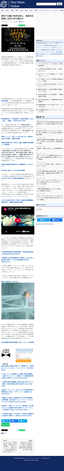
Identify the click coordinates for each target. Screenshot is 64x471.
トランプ (52, 52)
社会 (21, 10)
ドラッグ (43, 48)
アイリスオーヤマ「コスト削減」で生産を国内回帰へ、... (50, 64)
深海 (17, 21)
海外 (31, 10)
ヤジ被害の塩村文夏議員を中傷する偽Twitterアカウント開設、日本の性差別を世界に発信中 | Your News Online (17, 384)
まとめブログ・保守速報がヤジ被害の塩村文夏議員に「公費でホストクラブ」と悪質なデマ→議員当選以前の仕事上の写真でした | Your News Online (17, 376)
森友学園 (44, 50)
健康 (53, 50)
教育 (47, 45)
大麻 (56, 43)
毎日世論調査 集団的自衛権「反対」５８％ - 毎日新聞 (17, 342)
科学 (36, 10)
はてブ (24, 420)
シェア (15, 420)
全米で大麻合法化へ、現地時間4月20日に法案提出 (50, 100)
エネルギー (39, 45)
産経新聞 (58, 54)
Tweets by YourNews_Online (44, 224)
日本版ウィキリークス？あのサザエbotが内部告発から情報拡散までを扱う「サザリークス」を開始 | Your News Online (17, 392)
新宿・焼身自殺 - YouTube (9, 281)
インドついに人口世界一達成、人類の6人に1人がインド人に (49, 164)
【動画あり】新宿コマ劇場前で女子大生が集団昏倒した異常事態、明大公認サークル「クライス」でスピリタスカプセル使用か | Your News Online (17, 400)
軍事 (42, 54)
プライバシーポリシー (35, 458)
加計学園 (53, 54)
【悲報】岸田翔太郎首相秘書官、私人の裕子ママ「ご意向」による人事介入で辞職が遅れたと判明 (49, 140)
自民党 (61, 52)
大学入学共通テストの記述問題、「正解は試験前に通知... (50, 95)
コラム (56, 10)
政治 (2, 10)
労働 (12, 10)
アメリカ (49, 48)
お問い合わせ (45, 458)
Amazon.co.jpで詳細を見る (23, 360)
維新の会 (38, 54)
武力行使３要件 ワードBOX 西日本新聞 (13, 170)
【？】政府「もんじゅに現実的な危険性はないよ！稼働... (50, 80)
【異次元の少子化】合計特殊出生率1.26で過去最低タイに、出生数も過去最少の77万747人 (49, 122)
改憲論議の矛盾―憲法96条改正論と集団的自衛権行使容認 (24, 350)
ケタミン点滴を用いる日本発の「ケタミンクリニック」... (50, 85)
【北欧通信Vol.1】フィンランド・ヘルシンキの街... (50, 110)
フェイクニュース (41, 52)
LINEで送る (6, 424)
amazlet (24, 352)
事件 (26, 10)
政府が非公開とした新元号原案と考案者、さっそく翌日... (50, 90)
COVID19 (39, 43)
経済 (7, 10)
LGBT (49, 50)
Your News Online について (21, 458)
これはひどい (59, 50)
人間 (44, 45)
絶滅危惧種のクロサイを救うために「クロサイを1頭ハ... (50, 105)
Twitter (41, 56)
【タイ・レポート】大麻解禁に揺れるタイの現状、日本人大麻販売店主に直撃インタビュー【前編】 (49, 156)
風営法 (52, 45)
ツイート (6, 420)
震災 (55, 45)
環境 (17, 10)
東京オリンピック (49, 43)
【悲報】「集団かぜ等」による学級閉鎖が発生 (49, 148)
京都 (57, 52)
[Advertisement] (17, 81)
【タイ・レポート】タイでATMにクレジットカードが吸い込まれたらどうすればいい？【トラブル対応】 (49, 181)
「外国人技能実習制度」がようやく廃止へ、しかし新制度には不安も (49, 189)
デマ (48, 52)
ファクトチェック (45, 10)
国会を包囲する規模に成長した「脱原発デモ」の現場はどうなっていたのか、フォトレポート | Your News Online (17, 368)
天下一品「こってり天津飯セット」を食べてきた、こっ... (50, 75)
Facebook (57, 219)
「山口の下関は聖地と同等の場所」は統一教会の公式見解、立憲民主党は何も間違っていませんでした (49, 172)
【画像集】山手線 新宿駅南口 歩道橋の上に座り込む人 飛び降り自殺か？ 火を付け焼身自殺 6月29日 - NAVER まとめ (17, 260)
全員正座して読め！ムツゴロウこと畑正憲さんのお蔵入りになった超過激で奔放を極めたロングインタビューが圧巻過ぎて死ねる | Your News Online (17, 407)
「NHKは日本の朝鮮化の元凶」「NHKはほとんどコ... (50, 70)
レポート (47, 54)
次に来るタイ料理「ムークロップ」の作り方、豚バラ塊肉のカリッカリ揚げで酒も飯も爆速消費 (49, 131)
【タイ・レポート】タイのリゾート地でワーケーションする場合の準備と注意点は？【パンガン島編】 (49, 196)
